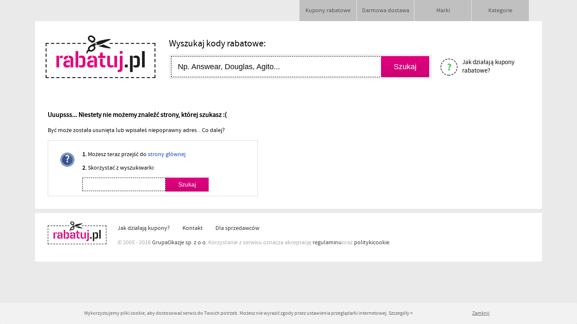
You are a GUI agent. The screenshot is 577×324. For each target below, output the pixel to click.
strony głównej (166, 154)
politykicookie (371, 242)
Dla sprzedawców (237, 228)
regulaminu (327, 242)
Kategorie (500, 10)
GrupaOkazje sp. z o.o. (179, 242)
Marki (443, 10)
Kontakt (192, 228)
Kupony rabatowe (328, 10)
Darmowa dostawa (385, 10)
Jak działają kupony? (143, 228)
